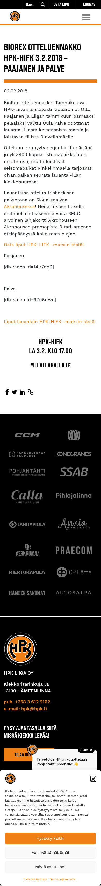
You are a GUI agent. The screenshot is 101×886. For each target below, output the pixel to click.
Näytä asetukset (50, 867)
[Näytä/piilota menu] (86, 16)
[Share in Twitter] (14, 392)
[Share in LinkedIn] (22, 392)
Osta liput (62, 4)
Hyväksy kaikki (50, 838)
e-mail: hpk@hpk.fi (25, 709)
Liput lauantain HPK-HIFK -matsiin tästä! (50, 321)
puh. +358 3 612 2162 (27, 702)
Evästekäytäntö (35, 879)
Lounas (89, 4)
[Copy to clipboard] (30, 392)
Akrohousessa (19, 206)
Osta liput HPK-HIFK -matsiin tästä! (44, 244)
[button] (93, 778)
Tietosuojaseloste (62, 879)
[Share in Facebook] (7, 392)
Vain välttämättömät (50, 852)
